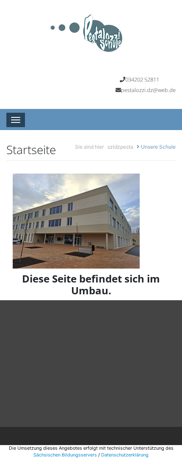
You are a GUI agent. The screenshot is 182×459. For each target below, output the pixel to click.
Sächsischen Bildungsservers (65, 455)
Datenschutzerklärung (125, 455)
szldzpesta (120, 147)
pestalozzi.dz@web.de (148, 90)
